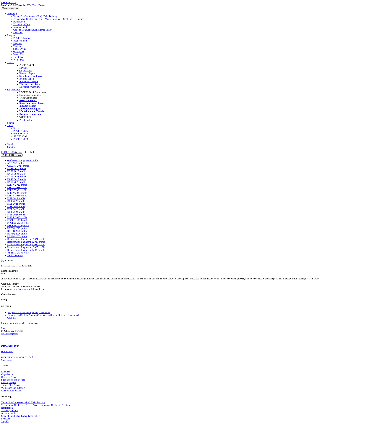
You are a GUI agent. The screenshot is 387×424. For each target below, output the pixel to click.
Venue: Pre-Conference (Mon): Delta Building (35, 16)
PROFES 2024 (8, 152)
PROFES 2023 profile (18, 220)
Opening (11, 318)
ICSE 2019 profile (16, 198)
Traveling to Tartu (21, 24)
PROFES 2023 (20, 139)
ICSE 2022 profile (16, 206)
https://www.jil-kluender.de (31, 289)
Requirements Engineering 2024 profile (26, 244)
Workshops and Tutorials (31, 84)
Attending (12, 13)
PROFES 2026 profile (18, 225)
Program (11, 35)
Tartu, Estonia (39, 5)
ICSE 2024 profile (16, 212)
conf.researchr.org (15, 357)
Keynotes (17, 43)
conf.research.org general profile (22, 160)
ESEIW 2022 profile (17, 184)
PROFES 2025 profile (18, 223)
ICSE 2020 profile (16, 201)
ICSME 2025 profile (17, 217)
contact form (7, 351)
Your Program (20, 40)
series (19, 152)
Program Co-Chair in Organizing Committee (29, 312)
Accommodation (21, 27)
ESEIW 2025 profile (17, 193)
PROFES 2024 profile (11, 155)
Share (4, 328)
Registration (19, 21)
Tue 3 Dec (18, 57)
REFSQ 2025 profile (17, 231)
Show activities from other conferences (19, 323)
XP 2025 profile (15, 255)
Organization (13, 89)
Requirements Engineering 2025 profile (26, 247)
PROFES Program (22, 38)
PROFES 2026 (20, 131)
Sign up (11, 147)
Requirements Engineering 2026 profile (26, 250)
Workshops (18, 46)
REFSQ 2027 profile (17, 236)
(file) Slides (18, 51)
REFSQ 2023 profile (17, 228)
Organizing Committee (30, 95)
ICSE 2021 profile (16, 203)
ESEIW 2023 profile (17, 187)
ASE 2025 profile (15, 163)
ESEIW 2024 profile (17, 190)
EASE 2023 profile (16, 174)
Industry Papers (26, 78)
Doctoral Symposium (29, 87)
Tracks (10, 62)
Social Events (19, 49)
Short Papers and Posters (31, 76)
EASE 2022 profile (16, 171)
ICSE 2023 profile (16, 209)
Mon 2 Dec (18, 54)
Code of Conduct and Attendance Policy (32, 30)
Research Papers (27, 73)
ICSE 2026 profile (16, 214)
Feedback (18, 32)
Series (16, 128)
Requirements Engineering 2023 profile (26, 242)
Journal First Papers (28, 81)
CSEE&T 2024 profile (18, 165)
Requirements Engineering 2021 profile (26, 239)
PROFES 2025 (20, 133)
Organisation (25, 70)
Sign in (10, 144)
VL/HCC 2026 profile (18, 252)
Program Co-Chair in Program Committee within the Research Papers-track (44, 315)
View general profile (9, 334)
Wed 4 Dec (18, 59)
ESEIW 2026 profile (17, 195)
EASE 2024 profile (16, 176)
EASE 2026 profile (16, 182)
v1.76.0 (29, 357)
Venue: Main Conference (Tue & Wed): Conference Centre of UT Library (48, 19)
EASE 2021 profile (16, 168)
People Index (25, 120)
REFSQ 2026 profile (17, 233)
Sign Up (5, 421)
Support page (6, 360)
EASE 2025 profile (16, 179)
